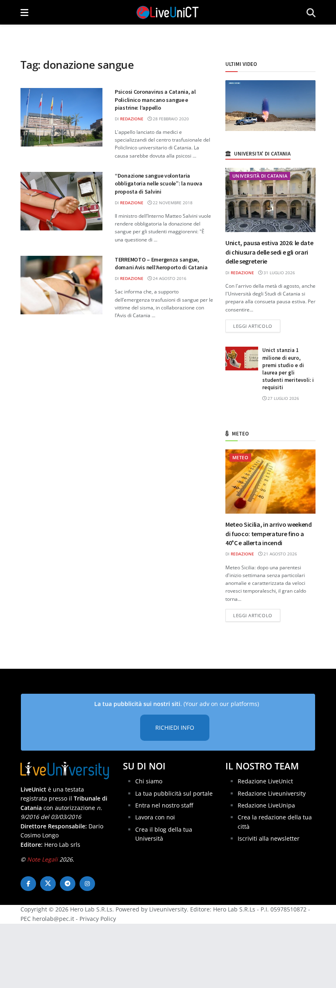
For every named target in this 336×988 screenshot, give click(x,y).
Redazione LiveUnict (265, 781)
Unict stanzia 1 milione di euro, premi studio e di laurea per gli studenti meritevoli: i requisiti (288, 369)
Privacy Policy (97, 919)
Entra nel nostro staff (164, 805)
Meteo (240, 457)
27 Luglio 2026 (282, 398)
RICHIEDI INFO (174, 727)
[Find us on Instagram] (87, 883)
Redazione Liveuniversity (272, 793)
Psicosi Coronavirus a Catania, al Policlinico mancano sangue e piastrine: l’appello (155, 99)
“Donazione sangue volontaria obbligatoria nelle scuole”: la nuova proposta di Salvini (158, 183)
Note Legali (42, 859)
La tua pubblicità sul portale (174, 793)
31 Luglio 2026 (278, 272)
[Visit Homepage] (167, 12)
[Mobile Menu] (24, 12)
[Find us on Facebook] (28, 883)
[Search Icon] (311, 12)
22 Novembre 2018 (172, 202)
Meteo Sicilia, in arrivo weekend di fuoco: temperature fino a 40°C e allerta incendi (268, 533)
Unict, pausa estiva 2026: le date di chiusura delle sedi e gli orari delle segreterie (269, 252)
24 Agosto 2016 (169, 278)
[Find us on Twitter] (48, 883)
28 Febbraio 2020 (170, 119)
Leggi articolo (256, 326)
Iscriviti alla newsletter (269, 838)
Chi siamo (148, 781)
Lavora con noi (155, 817)
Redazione (131, 119)
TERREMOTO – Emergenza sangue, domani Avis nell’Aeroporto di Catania (161, 263)
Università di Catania (259, 176)
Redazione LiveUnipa (266, 805)
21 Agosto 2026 (279, 554)
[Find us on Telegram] (67, 883)
